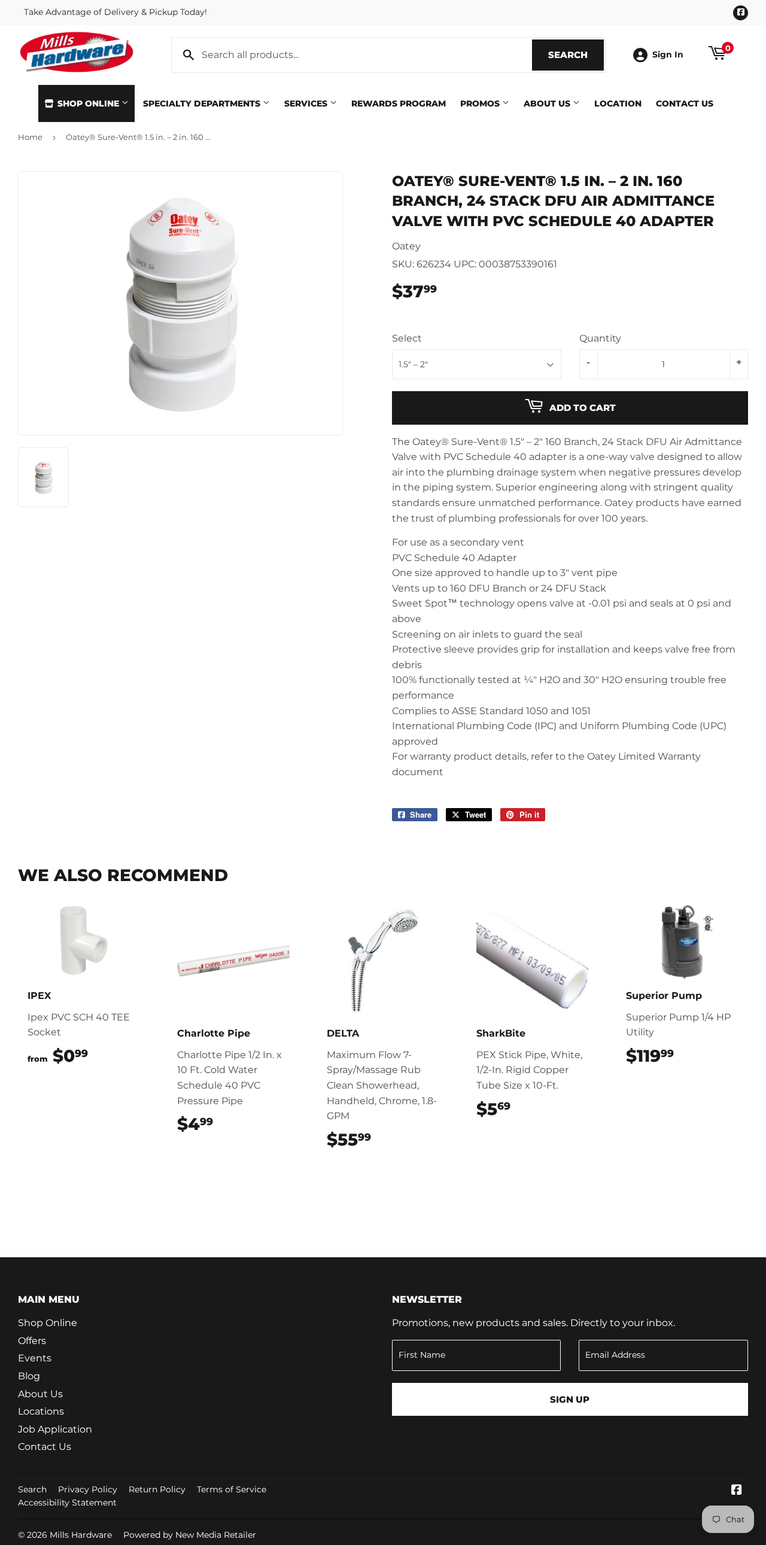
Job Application (55, 1429)
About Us (548, 103)
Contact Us (684, 103)
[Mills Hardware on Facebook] (736, 1491)
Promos (481, 103)
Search (576, 54)
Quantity (600, 338)
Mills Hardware (81, 1535)
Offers (32, 1340)
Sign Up (569, 1399)
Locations (41, 1411)
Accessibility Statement (67, 1502)
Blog (29, 1376)
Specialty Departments (203, 103)
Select (407, 338)
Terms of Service (231, 1489)
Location (618, 103)
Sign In (667, 54)
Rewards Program (398, 103)
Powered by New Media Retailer (189, 1535)
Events (34, 1358)
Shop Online (88, 103)
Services (307, 103)
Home (30, 137)
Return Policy (157, 1489)
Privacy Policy (87, 1489)
